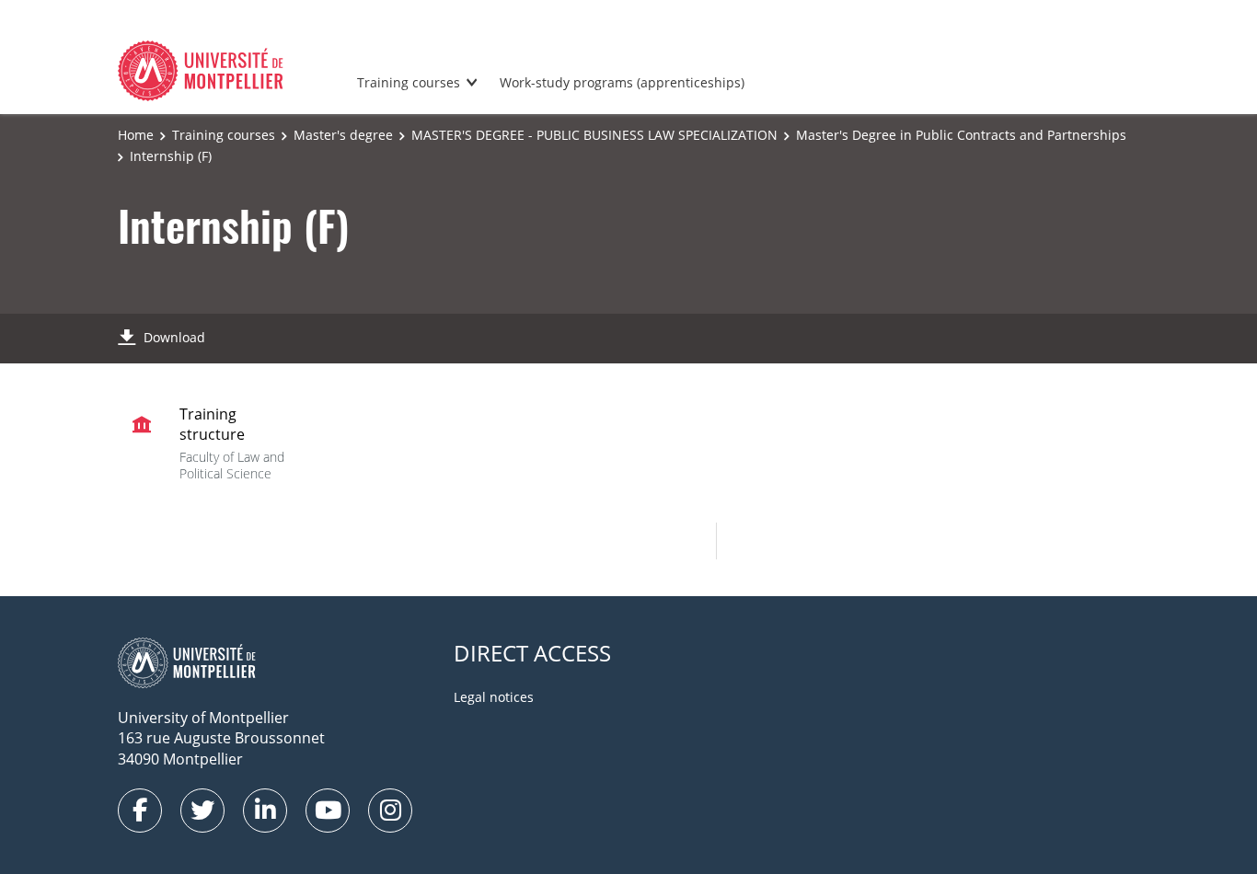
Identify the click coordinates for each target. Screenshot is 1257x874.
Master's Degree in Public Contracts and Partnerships (961, 135)
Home (136, 135)
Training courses (408, 82)
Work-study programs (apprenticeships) (622, 82)
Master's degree (343, 135)
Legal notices (494, 697)
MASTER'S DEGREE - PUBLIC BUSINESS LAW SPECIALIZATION (594, 135)
